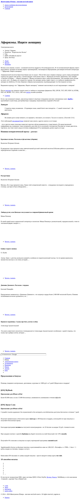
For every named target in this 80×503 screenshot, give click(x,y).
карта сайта (8, 491)
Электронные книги (11, 361)
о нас (6, 485)
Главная (7, 358)
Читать (7, 62)
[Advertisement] (28, 24)
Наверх (7, 497)
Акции (7, 368)
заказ (6, 487)
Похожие (8, 64)
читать (28, 92)
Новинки (8, 365)
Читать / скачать (10, 168)
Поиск (7, 367)
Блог (6, 370)
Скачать (7, 95)
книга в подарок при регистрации (16, 5)
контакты (8, 489)
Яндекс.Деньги (52, 477)
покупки (8, 90)
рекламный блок (17, 121)
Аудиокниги (9, 363)
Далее (7, 61)
